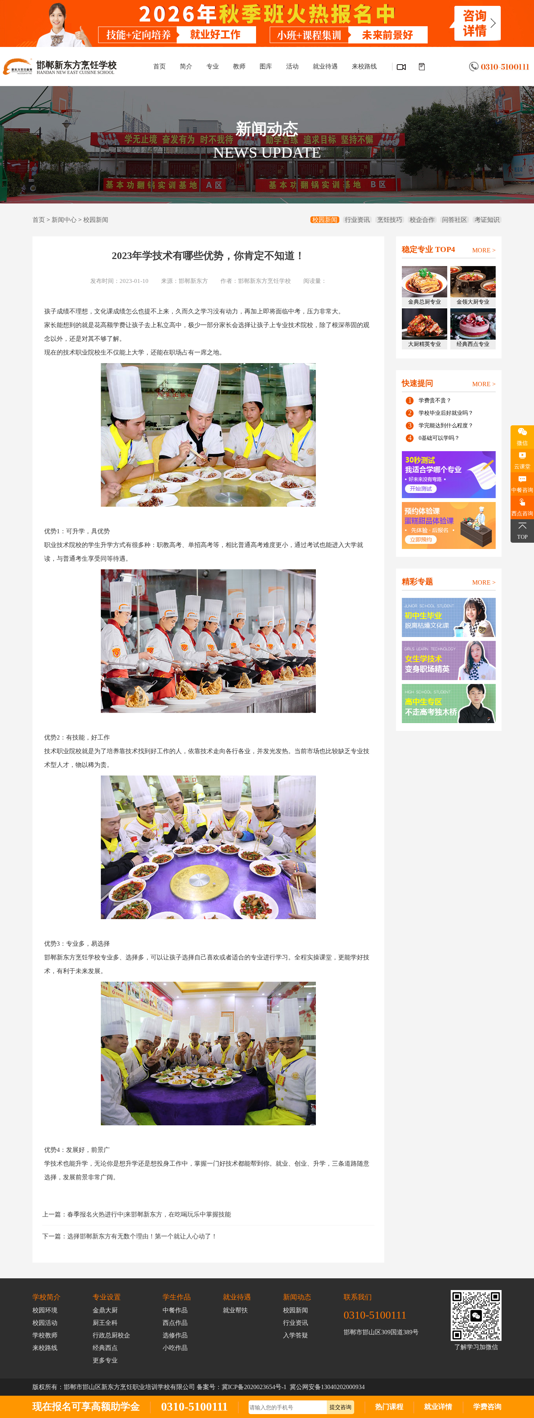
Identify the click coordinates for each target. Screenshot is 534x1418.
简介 (186, 66)
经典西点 (105, 1347)
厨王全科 (105, 1322)
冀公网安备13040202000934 (327, 1387)
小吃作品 (175, 1347)
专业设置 (107, 1297)
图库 (266, 66)
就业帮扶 (235, 1310)
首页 (159, 66)
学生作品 (177, 1297)
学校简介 (46, 1297)
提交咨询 (340, 1407)
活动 (292, 66)
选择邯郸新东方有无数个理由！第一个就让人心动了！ (142, 1236)
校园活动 (44, 1322)
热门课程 (389, 1407)
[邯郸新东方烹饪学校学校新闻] (421, 67)
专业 (212, 66)
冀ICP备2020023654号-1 (254, 1387)
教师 (239, 66)
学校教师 (44, 1335)
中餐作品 (175, 1310)
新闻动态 (297, 1297)
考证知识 (487, 219)
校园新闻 (95, 219)
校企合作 (422, 219)
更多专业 (105, 1360)
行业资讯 (357, 219)
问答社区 (454, 219)
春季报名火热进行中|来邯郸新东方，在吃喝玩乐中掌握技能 (149, 1214)
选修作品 (175, 1335)
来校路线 (364, 66)
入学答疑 (295, 1335)
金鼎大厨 (105, 1310)
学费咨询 (487, 1407)
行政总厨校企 (111, 1335)
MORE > (484, 250)
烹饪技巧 (389, 219)
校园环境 (44, 1310)
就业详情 (438, 1407)
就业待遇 (325, 66)
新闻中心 (64, 219)
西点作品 (175, 1322)
